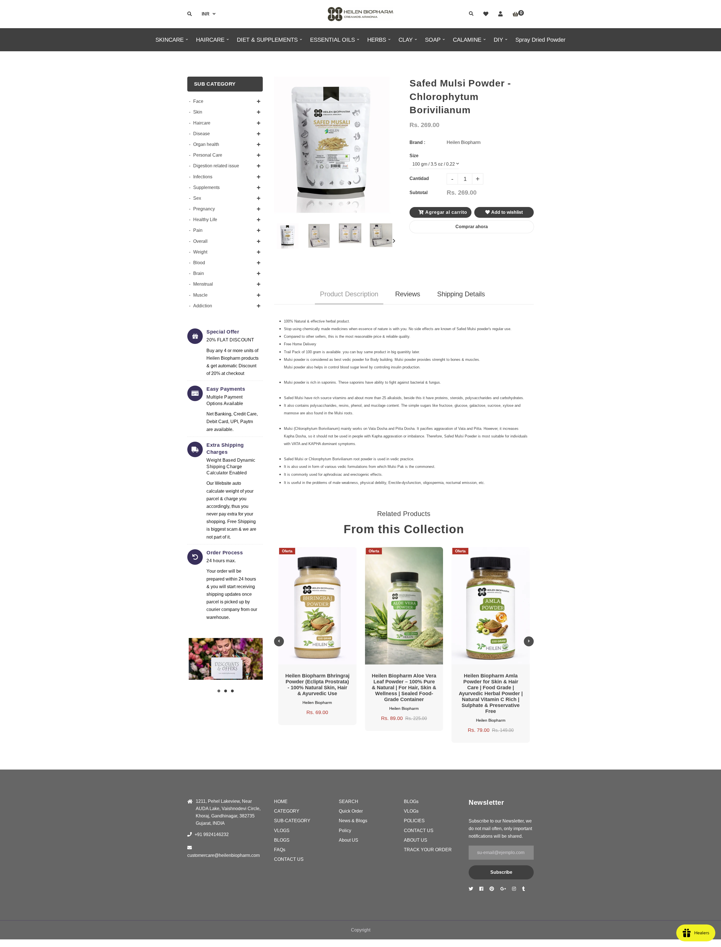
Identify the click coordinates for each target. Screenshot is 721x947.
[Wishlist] (485, 14)
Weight (200, 252)
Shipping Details (461, 294)
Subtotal (419, 192)
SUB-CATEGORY (292, 820)
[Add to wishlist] (337, 558)
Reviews (407, 294)
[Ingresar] (500, 14)
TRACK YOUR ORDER (428, 849)
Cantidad (419, 178)
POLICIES (414, 820)
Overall (200, 241)
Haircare (201, 123)
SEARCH (348, 801)
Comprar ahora (471, 226)
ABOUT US (415, 840)
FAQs (279, 849)
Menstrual (203, 284)
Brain (198, 273)
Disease (201, 133)
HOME (281, 801)
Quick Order (351, 811)
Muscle (200, 295)
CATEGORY (286, 811)
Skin (197, 112)
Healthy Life (205, 219)
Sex (197, 198)
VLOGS (282, 830)
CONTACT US (289, 859)
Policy (345, 830)
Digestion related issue (216, 165)
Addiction (202, 305)
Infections (202, 176)
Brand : (417, 142)
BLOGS (282, 840)
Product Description (349, 294)
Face (198, 101)
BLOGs (411, 801)
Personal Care (207, 155)
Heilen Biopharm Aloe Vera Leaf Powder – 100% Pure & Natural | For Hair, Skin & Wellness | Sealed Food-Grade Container (404, 687)
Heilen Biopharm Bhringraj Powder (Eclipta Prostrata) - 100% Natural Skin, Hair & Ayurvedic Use (317, 684)
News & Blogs (353, 820)
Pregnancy (204, 208)
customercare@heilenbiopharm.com (223, 855)
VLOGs (411, 811)
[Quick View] (310, 558)
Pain (197, 230)
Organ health (206, 144)
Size (414, 155)
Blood (199, 262)
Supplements (206, 187)
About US (348, 840)
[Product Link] (324, 558)
